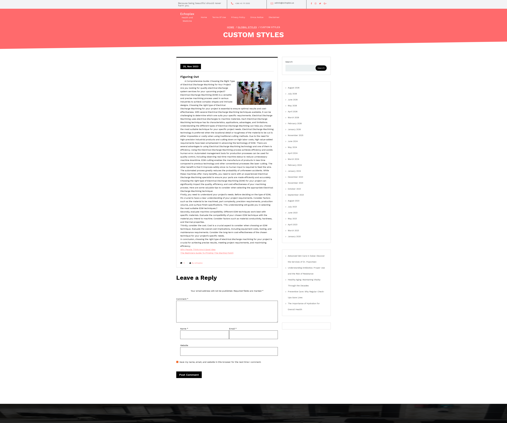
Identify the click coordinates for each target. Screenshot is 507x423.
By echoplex (197, 263)
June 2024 (293, 141)
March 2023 (293, 230)
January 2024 (294, 171)
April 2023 (292, 224)
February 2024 (295, 165)
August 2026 (293, 88)
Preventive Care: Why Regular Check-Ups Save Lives (306, 294)
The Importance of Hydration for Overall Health (304, 306)
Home (230, 27)
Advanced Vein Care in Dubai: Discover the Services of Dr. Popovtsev (306, 259)
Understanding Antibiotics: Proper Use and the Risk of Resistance (306, 271)
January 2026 (294, 129)
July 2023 (292, 207)
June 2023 (292, 213)
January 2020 (294, 236)
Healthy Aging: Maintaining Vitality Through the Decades (304, 283)
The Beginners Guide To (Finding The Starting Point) (206, 253)
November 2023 (295, 183)
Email (233, 328)
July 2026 (292, 94)
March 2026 (293, 117)
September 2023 (296, 195)
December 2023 (295, 177)
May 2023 (292, 218)
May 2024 (292, 147)
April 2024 (293, 153)
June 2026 (293, 99)
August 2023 (293, 201)
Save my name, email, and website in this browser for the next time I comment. (220, 362)
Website (184, 345)
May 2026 (292, 105)
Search (289, 62)
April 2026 (292, 111)
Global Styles (247, 27)
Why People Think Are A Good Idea (197, 249)
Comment (182, 299)
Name (184, 328)
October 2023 (294, 189)
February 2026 (295, 123)
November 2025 (295, 135)
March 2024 (293, 159)
